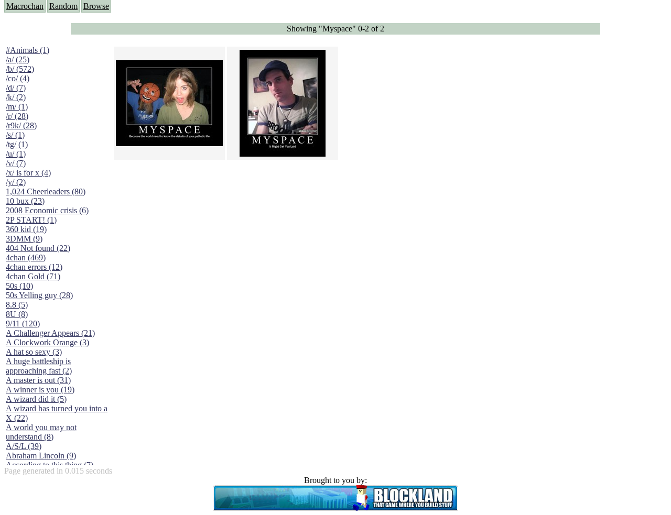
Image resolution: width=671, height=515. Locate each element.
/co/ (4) (17, 78)
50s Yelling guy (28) (39, 295)
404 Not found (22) (38, 248)
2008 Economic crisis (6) (47, 210)
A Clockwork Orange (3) (47, 342)
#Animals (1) (27, 50)
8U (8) (17, 314)
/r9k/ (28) (21, 125)
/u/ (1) (16, 153)
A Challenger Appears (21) (50, 332)
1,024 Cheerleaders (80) (45, 191)
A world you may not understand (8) (41, 432)
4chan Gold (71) (33, 276)
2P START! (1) (31, 219)
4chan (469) (26, 257)
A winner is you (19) (40, 389)
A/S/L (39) (23, 446)
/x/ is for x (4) (28, 172)
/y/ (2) (16, 182)
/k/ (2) (16, 97)
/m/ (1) (17, 106)
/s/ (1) (15, 134)
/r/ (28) (17, 116)
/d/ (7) (16, 87)
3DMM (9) (24, 238)
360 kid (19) (26, 229)
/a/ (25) (17, 59)
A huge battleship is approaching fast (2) (39, 366)
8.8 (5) (17, 304)
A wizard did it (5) (36, 399)
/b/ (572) (20, 68)
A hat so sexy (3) (34, 351)
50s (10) (19, 285)
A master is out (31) (38, 380)
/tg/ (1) (17, 144)
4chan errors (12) (34, 266)
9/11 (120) (23, 323)
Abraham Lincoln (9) (41, 455)
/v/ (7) (16, 163)
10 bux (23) (25, 200)
